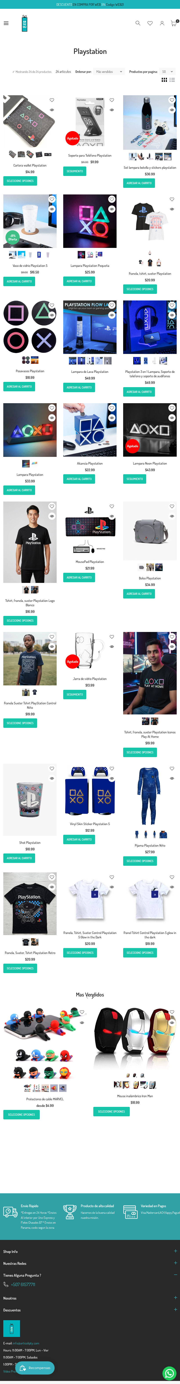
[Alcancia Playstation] (90, 430)
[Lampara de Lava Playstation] (90, 327)
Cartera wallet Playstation (30, 165)
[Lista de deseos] (150, 23)
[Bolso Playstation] (149, 531)
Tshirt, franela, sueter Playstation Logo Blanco (30, 603)
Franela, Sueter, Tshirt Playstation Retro (30, 953)
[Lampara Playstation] (30, 430)
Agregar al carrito (139, 183)
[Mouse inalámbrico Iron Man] (135, 1038)
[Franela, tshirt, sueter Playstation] (149, 221)
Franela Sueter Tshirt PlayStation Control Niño (30, 705)
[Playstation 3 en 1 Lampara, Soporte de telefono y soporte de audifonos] (149, 327)
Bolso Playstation (150, 578)
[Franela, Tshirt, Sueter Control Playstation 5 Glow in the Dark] (90, 899)
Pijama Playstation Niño (150, 845)
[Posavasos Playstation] (30, 326)
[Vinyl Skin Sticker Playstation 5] (90, 790)
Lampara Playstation (30, 474)
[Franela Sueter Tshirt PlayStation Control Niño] (30, 658)
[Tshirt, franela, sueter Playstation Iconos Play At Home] (149, 673)
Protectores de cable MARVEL (45, 1099)
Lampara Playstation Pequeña (90, 266)
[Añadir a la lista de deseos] (52, 100)
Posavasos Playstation (30, 371)
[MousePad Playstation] (90, 528)
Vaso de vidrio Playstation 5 (30, 266)
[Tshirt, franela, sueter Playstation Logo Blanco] (30, 542)
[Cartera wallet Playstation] (30, 121)
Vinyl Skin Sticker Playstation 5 (90, 824)
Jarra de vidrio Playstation (90, 679)
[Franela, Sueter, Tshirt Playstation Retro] (30, 903)
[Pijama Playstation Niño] (149, 796)
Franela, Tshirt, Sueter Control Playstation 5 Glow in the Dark (90, 935)
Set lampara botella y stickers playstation (150, 167)
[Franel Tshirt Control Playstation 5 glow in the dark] (149, 899)
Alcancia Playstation (90, 463)
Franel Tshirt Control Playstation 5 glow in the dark (150, 935)
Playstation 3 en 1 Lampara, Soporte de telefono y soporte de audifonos (150, 374)
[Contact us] (169, 1373)
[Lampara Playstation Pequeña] (90, 221)
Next (92, 997)
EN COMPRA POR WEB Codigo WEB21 (90, 4)
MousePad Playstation (90, 562)
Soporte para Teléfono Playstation (90, 155)
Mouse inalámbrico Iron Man (135, 1096)
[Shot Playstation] (30, 800)
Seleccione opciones (20, 181)
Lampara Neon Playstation (150, 463)
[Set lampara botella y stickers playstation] (149, 122)
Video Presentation (15, 1371)
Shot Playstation (30, 842)
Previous (87, 997)
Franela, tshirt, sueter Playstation (150, 273)
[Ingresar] (162, 23)
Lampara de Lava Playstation (89, 372)
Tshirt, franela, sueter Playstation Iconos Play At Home (150, 734)
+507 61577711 (23, 1284)
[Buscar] (138, 23)
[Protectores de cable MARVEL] (45, 1044)
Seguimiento (75, 171)
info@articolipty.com (26, 1343)
